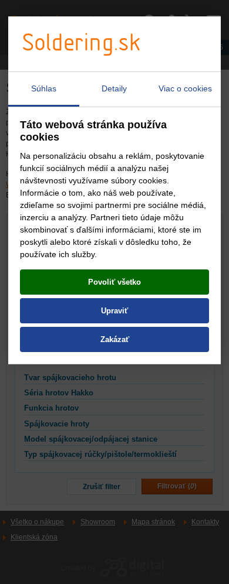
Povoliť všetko (114, 282)
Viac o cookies (185, 88)
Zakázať (114, 339)
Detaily (114, 88)
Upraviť (114, 310)
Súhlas (43, 88)
